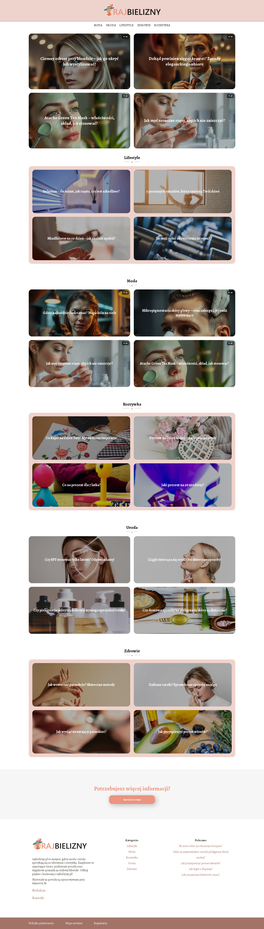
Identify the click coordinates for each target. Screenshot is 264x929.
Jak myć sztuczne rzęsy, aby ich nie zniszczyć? (184, 120)
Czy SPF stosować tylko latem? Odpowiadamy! (79, 559)
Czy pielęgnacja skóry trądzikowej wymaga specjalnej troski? (79, 610)
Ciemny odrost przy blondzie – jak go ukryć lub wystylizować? (79, 61)
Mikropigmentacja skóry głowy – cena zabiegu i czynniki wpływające (184, 313)
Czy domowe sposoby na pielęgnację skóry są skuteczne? (184, 610)
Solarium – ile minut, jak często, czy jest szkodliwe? (81, 191)
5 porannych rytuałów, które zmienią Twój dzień (182, 191)
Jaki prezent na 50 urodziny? (182, 485)
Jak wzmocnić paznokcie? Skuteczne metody (81, 684)
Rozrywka (162, 25)
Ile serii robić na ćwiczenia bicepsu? (183, 238)
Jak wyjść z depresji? (201, 869)
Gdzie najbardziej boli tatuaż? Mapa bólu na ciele (79, 313)
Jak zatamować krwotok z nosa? (201, 875)
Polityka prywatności (41, 923)
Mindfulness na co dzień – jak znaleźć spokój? (81, 238)
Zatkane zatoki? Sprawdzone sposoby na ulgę (183, 684)
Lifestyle (126, 25)
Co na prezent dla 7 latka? (81, 485)
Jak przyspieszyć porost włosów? (182, 731)
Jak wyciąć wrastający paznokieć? (81, 731)
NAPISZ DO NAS (132, 799)
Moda (98, 25)
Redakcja (39, 890)
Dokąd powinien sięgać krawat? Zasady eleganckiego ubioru (184, 61)
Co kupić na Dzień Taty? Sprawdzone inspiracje (81, 438)
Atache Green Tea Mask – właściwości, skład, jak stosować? (79, 120)
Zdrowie (144, 25)
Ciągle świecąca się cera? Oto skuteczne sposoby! (184, 559)
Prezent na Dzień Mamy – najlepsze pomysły (182, 438)
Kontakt (38, 898)
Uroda (111, 25)
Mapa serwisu (73, 923)
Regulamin (100, 923)
